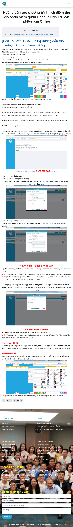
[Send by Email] (21, 400)
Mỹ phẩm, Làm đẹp (7, 447)
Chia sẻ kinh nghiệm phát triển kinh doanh (50, 429)
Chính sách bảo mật (8, 429)
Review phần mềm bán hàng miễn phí (48, 426)
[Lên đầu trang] (69, 508)
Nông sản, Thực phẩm (9, 450)
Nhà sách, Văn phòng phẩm (10, 459)
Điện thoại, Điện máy (44, 444)
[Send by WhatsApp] (14, 400)
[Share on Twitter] (7, 400)
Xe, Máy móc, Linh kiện (45, 453)
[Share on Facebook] (3, 400)
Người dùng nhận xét (8, 426)
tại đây (48, 99)
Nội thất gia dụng (7, 456)
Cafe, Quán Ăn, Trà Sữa (45, 441)
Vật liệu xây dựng (7, 453)
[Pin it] (10, 400)
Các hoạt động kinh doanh (45, 423)
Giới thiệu (5, 423)
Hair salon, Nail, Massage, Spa (47, 447)
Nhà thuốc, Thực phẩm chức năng (48, 450)
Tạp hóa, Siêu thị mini (8, 444)
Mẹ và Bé (41, 456)
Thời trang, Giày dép (8, 441)
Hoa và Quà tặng (43, 459)
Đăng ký (7, 517)
